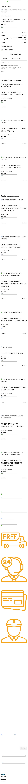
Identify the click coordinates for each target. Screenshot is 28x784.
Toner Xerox (4, 664)
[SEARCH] (25, 6)
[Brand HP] (11, 503)
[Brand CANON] (7, 521)
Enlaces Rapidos (6, 654)
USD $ (4, 775)
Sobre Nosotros (6, 711)
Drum (2, 704)
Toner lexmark (4, 667)
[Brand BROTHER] (9, 527)
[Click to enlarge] (3, 10)
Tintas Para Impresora (8, 674)
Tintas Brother (4, 682)
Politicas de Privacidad (6, 714)
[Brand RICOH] (7, 495)
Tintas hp (3, 676)
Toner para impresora (6, 696)
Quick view (3, 489)
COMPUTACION (5, 691)
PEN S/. (3, 780)
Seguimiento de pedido (6, 727)
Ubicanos (3, 724)
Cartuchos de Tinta (5, 699)
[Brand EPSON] (14, 514)
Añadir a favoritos (3, 481)
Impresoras (3, 694)
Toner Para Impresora (6, 656)
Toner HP (3, 662)
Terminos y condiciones (6, 719)
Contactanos (4, 722)
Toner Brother (4, 659)
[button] (3, 485)
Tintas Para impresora (6, 702)
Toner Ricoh (4, 670)
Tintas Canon (4, 684)
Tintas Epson (4, 679)
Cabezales (3, 707)
